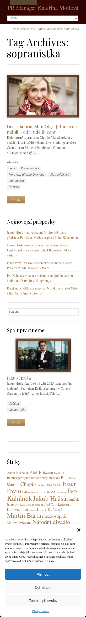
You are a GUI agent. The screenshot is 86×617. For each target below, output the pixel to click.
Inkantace (62, 492)
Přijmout (43, 574)
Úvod (40, 29)
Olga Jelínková (59, 174)
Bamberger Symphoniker (24, 477)
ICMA (51, 492)
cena (12, 168)
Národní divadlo (51, 522)
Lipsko (32, 509)
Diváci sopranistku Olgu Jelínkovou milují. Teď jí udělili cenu (42, 129)
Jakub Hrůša (19, 378)
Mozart (25, 522)
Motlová (12, 522)
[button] (78, 530)
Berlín (56, 478)
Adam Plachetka (18, 472)
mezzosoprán (55, 516)
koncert (64, 504)
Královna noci (30, 168)
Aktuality (12, 162)
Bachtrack (59, 473)
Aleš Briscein (41, 472)
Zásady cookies (40, 611)
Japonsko (13, 504)
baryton (47, 477)
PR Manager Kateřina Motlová (43, 7)
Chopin (28, 483)
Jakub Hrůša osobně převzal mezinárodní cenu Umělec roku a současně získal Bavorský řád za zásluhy (39, 250)
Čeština (14, 187)
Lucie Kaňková (50, 509)
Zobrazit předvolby (43, 601)
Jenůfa (23, 504)
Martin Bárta (24, 515)
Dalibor (41, 485)
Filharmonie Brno (34, 492)
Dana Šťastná (53, 485)
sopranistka (16, 181)
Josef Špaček (35, 505)
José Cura (50, 504)
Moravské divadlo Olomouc (26, 174)
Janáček (73, 499)
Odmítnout (43, 587)
